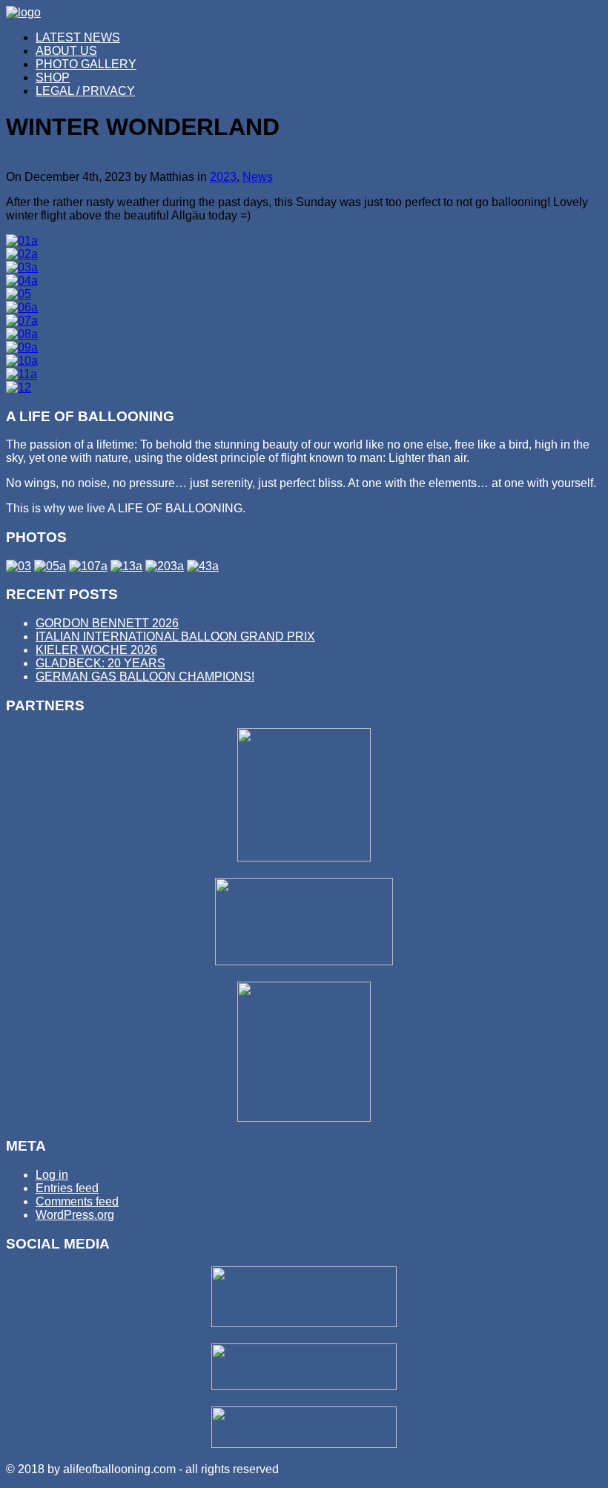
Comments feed (77, 1201)
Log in (52, 1174)
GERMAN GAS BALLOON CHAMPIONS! (145, 676)
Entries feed (67, 1188)
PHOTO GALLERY (86, 64)
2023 (223, 177)
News (257, 177)
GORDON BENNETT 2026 (107, 623)
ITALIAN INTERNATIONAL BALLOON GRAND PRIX (175, 636)
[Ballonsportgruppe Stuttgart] (304, 857)
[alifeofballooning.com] (23, 12)
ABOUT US (66, 50)
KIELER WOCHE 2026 (96, 650)
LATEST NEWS (78, 37)
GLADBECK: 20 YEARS (100, 663)
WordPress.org (75, 1214)
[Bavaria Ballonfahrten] (304, 1117)
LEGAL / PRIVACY (85, 91)
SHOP (53, 77)
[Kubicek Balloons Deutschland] (304, 961)
